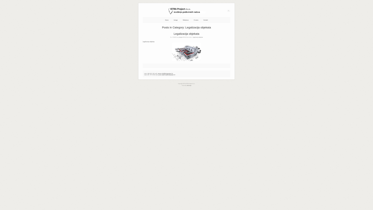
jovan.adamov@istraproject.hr (166, 75)
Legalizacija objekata (186, 33)
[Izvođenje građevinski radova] (186, 14)
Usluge (176, 20)
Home (166, 20)
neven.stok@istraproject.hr (165, 73)
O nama (196, 20)
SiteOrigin (189, 85)
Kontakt (205, 20)
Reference (186, 20)
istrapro (181, 37)
